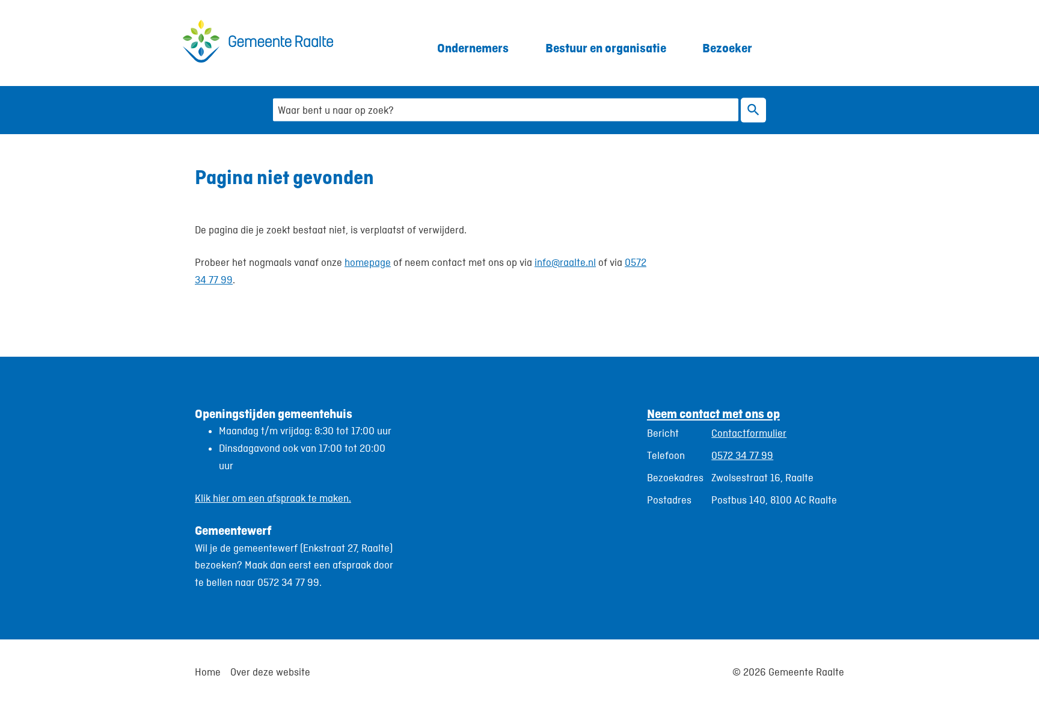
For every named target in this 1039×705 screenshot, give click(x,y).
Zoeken (753, 109)
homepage (368, 262)
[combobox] (505, 110)
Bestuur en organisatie (605, 47)
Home (208, 672)
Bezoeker (727, 47)
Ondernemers (473, 47)
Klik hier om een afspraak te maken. (273, 498)
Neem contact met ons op (713, 413)
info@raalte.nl (565, 262)
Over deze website (270, 672)
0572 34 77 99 (742, 455)
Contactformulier (748, 433)
